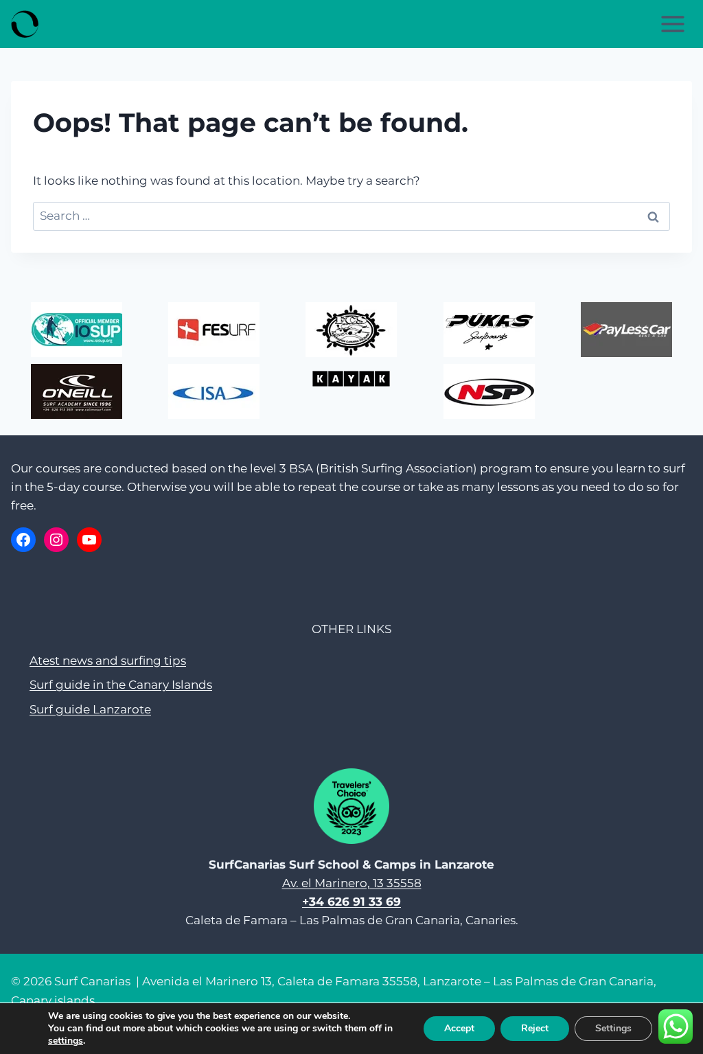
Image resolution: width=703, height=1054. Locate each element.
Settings (613, 1028)
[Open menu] (672, 23)
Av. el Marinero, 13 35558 (352, 883)
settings (65, 1041)
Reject (535, 1028)
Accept (459, 1028)
